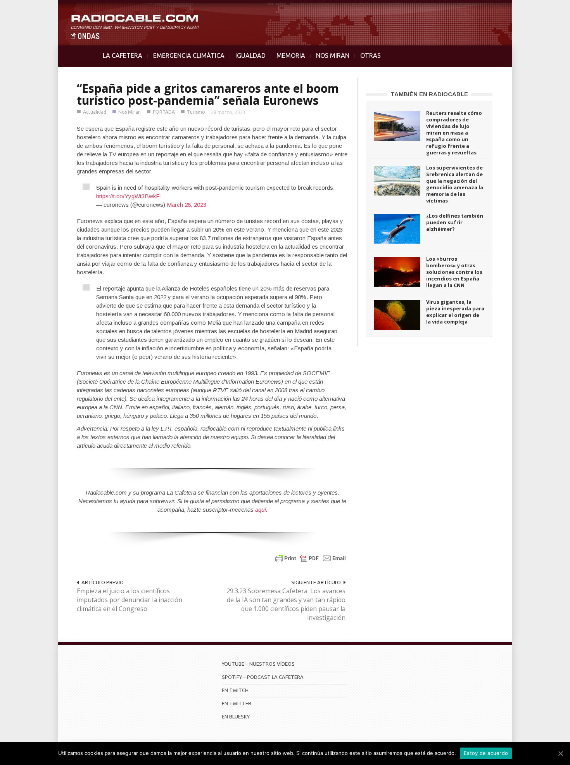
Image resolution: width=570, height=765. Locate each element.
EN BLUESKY (236, 716)
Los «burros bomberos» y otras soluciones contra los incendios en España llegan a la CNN (454, 272)
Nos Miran (129, 111)
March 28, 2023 (186, 204)
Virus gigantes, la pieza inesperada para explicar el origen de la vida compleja (455, 311)
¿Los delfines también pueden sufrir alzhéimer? (454, 222)
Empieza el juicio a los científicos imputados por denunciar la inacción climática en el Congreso (129, 600)
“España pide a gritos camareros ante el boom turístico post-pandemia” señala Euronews (208, 94)
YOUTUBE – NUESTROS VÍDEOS (258, 663)
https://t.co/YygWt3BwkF (128, 196)
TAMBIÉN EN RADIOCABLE (429, 94)
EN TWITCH (235, 690)
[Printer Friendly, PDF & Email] (310, 558)
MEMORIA (290, 55)
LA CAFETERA (122, 55)
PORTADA (164, 111)
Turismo (196, 111)
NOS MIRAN (332, 55)
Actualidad (94, 111)
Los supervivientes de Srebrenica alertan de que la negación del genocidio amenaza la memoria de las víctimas (454, 184)
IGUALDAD (250, 55)
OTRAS (370, 55)
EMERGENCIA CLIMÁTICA (189, 55)
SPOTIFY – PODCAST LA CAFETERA (263, 677)
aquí (260, 509)
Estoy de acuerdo (486, 753)
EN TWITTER (236, 703)
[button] (543, 10)
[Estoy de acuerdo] (560, 753)
